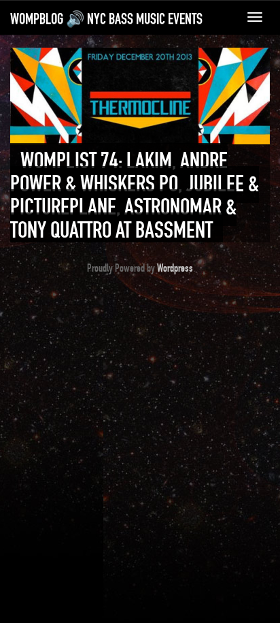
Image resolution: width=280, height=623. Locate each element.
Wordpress (175, 268)
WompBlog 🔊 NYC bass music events (106, 19)
